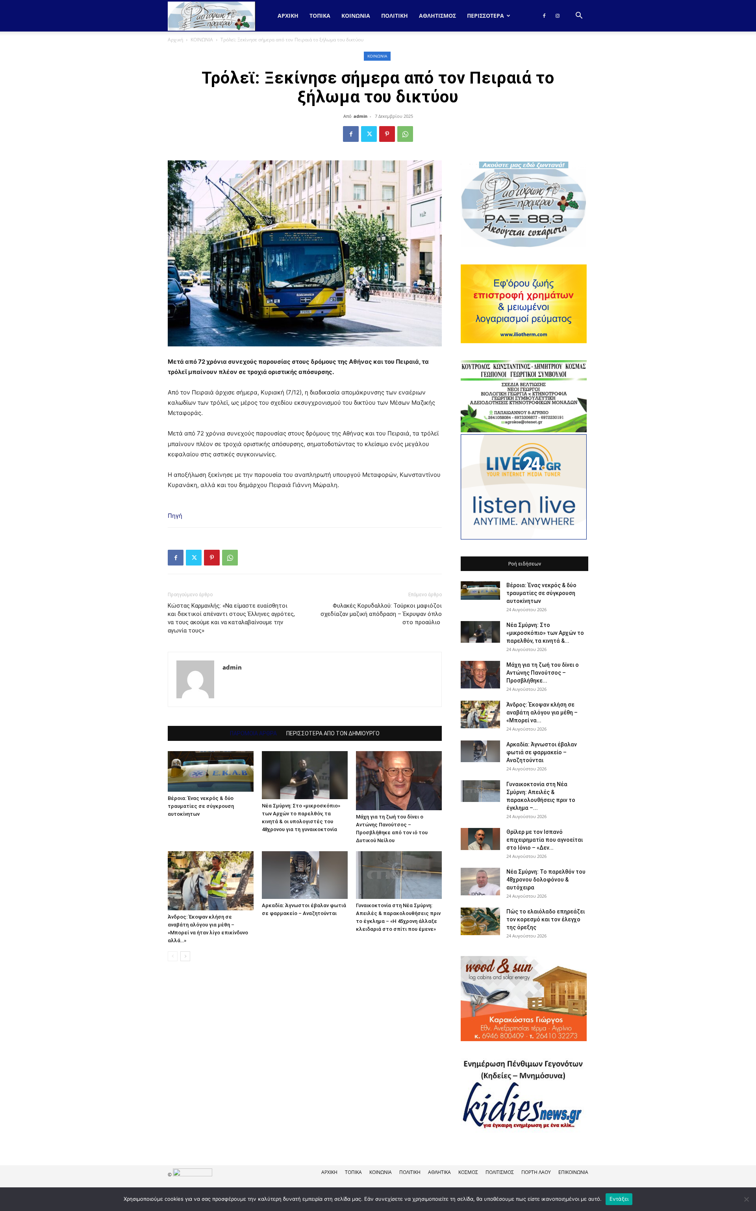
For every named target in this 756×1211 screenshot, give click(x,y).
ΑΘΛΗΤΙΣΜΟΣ (437, 15)
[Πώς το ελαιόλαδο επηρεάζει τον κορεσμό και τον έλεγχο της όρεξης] (480, 921)
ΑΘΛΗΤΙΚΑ (439, 1172)
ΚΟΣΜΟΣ (468, 1172)
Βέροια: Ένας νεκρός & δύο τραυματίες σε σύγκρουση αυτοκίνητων (201, 806)
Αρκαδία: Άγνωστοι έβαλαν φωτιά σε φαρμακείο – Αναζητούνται (541, 752)
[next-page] (185, 956)
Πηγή (175, 515)
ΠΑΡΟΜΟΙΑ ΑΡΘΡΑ (253, 733)
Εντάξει (619, 1199)
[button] (578, 16)
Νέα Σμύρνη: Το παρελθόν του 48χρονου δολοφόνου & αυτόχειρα (546, 880)
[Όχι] (746, 1199)
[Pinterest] (387, 134)
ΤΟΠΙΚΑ (319, 15)
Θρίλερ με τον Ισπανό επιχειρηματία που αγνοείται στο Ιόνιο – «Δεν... (544, 840)
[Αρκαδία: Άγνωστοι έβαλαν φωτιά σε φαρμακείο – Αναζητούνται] (305, 875)
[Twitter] (369, 134)
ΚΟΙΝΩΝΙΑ (355, 15)
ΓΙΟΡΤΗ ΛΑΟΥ (536, 1172)
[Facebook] (544, 16)
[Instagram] (557, 16)
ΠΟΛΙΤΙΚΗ (394, 15)
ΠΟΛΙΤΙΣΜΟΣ (499, 1172)
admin (360, 116)
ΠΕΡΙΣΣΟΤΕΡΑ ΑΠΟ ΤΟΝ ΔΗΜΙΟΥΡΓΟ (333, 733)
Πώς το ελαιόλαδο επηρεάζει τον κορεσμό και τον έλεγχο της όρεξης (545, 919)
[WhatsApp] (405, 134)
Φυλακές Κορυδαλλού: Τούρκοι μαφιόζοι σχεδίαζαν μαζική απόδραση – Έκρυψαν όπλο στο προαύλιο (381, 614)
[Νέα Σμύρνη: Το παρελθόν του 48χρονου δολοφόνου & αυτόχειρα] (480, 881)
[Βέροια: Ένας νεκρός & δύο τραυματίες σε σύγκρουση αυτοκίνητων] (211, 771)
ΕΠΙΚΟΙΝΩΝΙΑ (573, 1172)
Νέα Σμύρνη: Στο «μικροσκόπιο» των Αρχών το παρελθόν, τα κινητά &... (545, 633)
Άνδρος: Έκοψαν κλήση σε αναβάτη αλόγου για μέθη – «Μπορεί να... (542, 712)
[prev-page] (173, 956)
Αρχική (288, 15)
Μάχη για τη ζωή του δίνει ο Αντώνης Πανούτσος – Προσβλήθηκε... (542, 673)
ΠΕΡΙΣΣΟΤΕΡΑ (485, 15)
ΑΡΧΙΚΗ (329, 1172)
